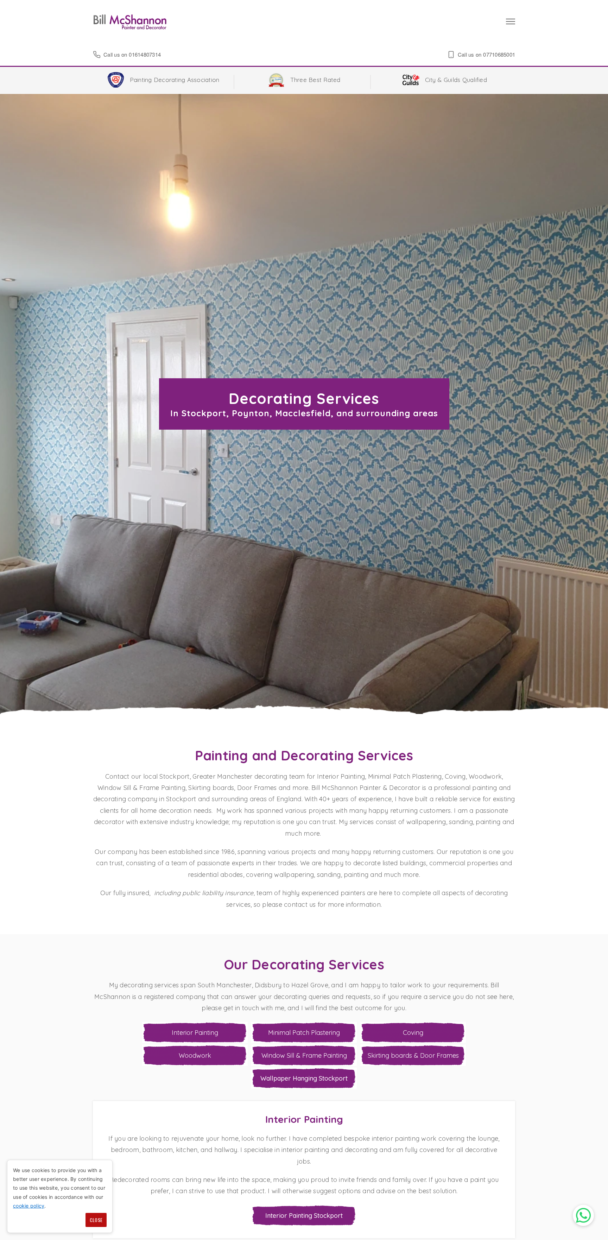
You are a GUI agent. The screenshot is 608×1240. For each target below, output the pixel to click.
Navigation (510, 21)
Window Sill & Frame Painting (304, 1055)
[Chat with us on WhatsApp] (583, 1215)
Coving (413, 1033)
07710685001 (499, 54)
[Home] (130, 21)
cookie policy (28, 1206)
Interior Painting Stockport (304, 1215)
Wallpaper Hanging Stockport (304, 1078)
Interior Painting (195, 1033)
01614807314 (145, 54)
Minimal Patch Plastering (304, 1033)
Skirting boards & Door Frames (413, 1055)
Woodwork (195, 1055)
